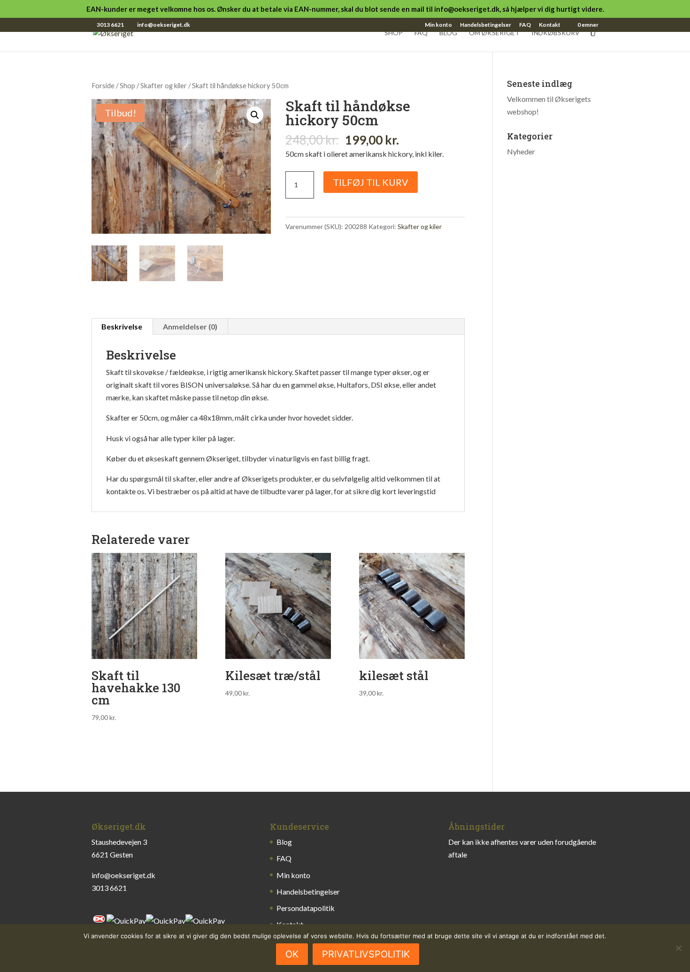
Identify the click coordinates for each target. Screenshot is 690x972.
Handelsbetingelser (485, 25)
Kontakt (549, 25)
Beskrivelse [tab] (121, 326)
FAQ (525, 25)
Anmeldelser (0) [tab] (190, 326)
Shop (393, 33)
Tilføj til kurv (370, 182)
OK (292, 954)
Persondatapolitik (305, 907)
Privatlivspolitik (366, 954)
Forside (103, 85)
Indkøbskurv (555, 33)
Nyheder (521, 151)
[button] (254, 115)
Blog (448, 33)
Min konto (438, 25)
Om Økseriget (494, 33)
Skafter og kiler (163, 85)
